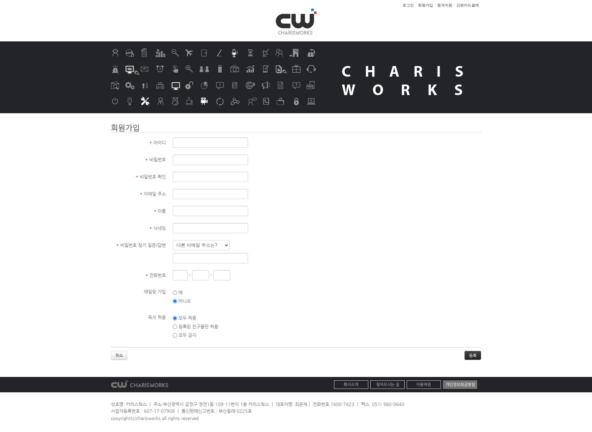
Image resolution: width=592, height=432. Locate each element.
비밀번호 (155, 159)
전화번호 (155, 275)
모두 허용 (186, 317)
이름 (159, 210)
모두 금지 (186, 335)
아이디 (157, 142)
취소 (119, 355)
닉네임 (157, 228)
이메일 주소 (153, 193)
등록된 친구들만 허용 (197, 326)
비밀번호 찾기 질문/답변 (141, 245)
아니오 (184, 300)
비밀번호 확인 (151, 176)
